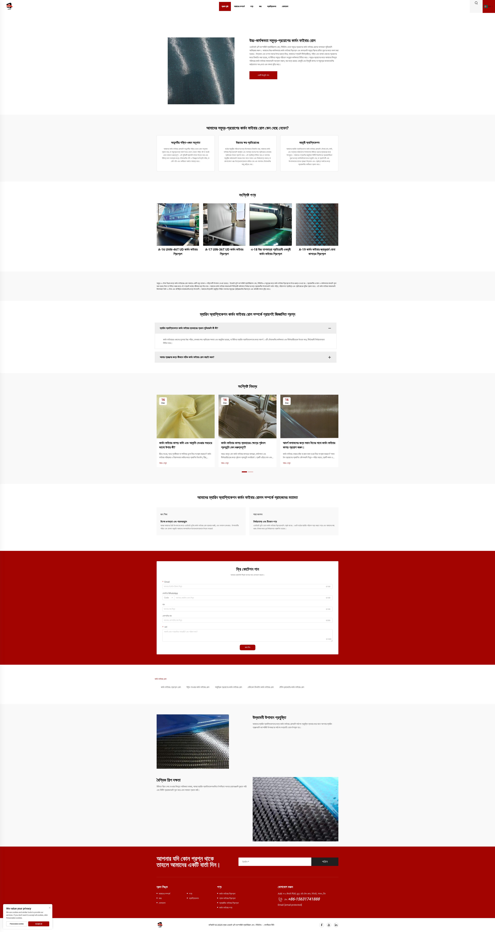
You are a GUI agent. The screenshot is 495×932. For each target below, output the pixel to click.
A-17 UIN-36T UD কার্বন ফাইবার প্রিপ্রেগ (224, 252)
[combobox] (168, 597)
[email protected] (293, 904)
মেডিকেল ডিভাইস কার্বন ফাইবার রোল (261, 687)
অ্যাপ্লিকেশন (271, 6)
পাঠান (325, 861)
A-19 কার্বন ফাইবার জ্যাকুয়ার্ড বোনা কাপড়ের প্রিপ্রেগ (317, 252)
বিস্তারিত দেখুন (178, 224)
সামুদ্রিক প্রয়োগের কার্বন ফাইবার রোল (228, 687)
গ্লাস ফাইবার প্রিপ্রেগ (227, 898)
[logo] (9, 6)
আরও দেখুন (163, 463)
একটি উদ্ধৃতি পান (263, 75)
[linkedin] (336, 925)
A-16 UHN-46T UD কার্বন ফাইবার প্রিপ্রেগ (178, 252)
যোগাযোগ (285, 6)
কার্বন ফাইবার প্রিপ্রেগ (227, 893)
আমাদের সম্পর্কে (239, 6)
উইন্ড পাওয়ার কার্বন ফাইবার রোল (198, 687)
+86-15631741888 (304, 899)
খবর (260, 6)
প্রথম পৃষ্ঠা (225, 6)
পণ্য (251, 6)
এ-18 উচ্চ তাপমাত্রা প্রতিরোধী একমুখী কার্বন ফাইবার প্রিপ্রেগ (271, 252)
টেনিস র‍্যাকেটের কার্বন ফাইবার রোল (291, 687)
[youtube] (329, 925)
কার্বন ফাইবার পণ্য (225, 907)
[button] (244, 471)
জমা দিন (247, 647)
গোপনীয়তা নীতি (269, 925)
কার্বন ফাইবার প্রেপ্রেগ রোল (171, 687)
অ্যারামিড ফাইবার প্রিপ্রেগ (229, 903)
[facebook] (321, 925)
